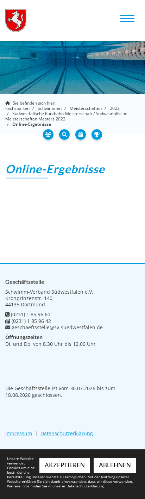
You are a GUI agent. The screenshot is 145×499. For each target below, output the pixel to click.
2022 (115, 108)
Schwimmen (50, 108)
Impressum (18, 433)
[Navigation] (127, 17)
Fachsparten (17, 108)
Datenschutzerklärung (66, 433)
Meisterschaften (86, 108)
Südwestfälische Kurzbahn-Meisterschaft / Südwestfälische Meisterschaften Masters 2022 (66, 116)
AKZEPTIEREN (65, 465)
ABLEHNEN (115, 465)
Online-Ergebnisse (31, 124)
